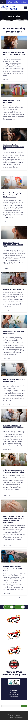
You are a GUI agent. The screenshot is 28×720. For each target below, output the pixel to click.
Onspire (21, 717)
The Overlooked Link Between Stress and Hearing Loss (13, 147)
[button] (25, 7)
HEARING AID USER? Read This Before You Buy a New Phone (13, 568)
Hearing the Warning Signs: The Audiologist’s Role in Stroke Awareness (13, 195)
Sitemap (18, 715)
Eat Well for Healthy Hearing (13, 289)
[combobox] (11, 706)
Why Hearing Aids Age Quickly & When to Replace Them (13, 245)
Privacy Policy (11, 715)
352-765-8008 (14, 696)
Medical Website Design (11, 717)
